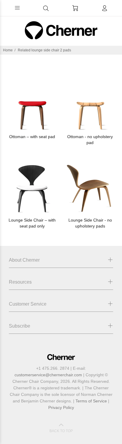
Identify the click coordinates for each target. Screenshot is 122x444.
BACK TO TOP (61, 431)
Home (8, 50)
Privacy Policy (61, 407)
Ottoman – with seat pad (32, 136)
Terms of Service (91, 401)
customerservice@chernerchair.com (48, 374)
